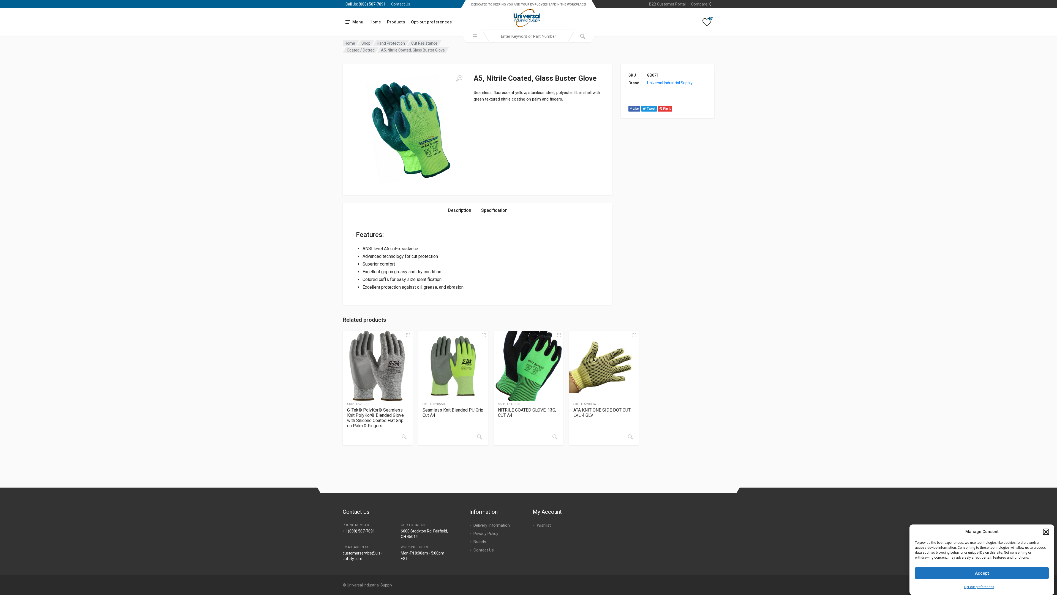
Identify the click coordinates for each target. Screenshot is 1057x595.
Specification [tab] (494, 210)
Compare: (701, 4)
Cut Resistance (424, 43)
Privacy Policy (485, 533)
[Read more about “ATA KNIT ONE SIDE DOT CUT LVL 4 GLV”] (630, 437)
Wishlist (544, 525)
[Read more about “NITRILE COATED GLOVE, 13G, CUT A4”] (555, 437)
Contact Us (400, 4)
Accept (982, 573)
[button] (1046, 531)
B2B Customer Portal (667, 4)
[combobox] (528, 36)
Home (375, 22)
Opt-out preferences (979, 587)
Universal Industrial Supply (670, 83)
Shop (366, 43)
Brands (479, 541)
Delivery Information (491, 525)
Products (396, 22)
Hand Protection (391, 43)
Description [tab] (459, 210)
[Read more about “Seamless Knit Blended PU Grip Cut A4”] (479, 437)
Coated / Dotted (361, 50)
